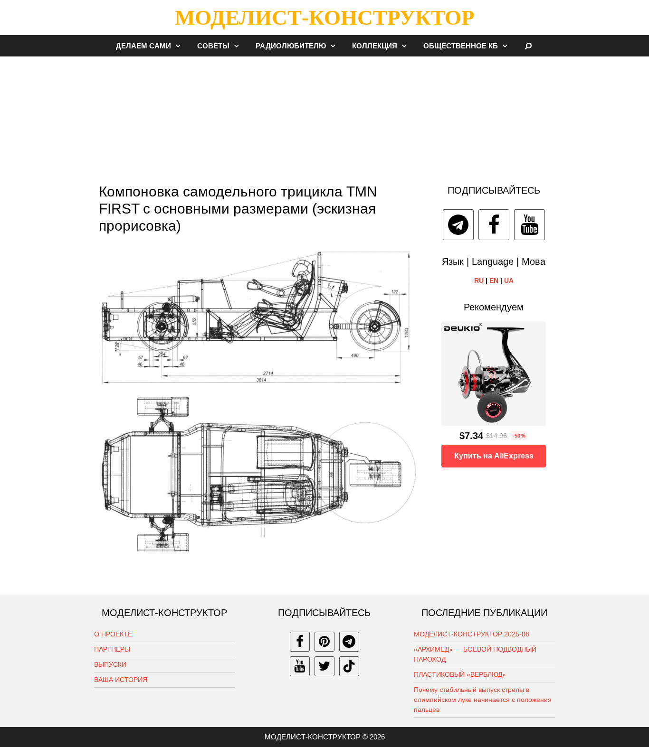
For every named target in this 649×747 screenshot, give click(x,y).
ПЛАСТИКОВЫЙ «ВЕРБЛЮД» (460, 674)
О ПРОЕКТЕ (113, 634)
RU (479, 280)
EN (493, 280)
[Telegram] (458, 224)
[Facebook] (493, 224)
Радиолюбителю (291, 46)
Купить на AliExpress (494, 456)
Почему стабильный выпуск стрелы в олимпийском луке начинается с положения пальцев (483, 699)
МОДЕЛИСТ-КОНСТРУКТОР (324, 17)
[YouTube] (529, 224)
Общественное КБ (460, 46)
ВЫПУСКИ (110, 664)
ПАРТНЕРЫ (112, 649)
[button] (180, 45)
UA (509, 280)
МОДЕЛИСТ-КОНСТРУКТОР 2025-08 (471, 634)
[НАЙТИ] (528, 45)
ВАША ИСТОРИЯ (120, 679)
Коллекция (374, 46)
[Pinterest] (324, 642)
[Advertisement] (324, 115)
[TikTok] (349, 666)
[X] (324, 666)
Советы (213, 46)
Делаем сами (143, 46)
